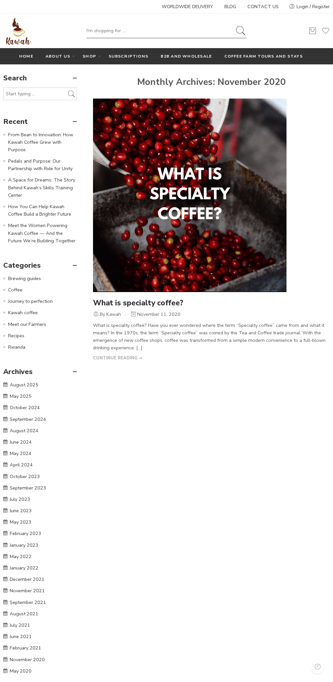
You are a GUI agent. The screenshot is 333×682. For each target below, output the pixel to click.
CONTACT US (263, 6)
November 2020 (27, 659)
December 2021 (27, 579)
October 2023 (25, 476)
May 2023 (21, 522)
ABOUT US (58, 56)
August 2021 (24, 613)
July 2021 (20, 625)
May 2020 (21, 671)
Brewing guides (24, 278)
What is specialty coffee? (138, 303)
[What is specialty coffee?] (189, 195)
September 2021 (28, 602)
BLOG (230, 6)
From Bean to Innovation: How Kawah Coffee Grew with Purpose (40, 142)
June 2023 (21, 510)
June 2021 (21, 636)
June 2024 (21, 442)
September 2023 (28, 488)
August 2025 (24, 384)
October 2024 (25, 407)
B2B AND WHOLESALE (186, 56)
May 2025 (21, 396)
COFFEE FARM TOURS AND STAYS (263, 56)
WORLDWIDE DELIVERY (187, 6)
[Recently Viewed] (317, 666)
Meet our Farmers (27, 324)
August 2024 (24, 430)
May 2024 (21, 453)
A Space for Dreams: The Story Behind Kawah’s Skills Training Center (41, 187)
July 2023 (20, 499)
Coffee (15, 290)
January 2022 (24, 568)
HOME (26, 56)
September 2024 (28, 419)
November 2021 (27, 590)
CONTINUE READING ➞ (117, 358)
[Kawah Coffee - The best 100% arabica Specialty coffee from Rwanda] (17, 31)
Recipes (16, 335)
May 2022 (21, 556)
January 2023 (24, 545)
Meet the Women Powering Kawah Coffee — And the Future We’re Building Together (41, 233)
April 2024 (21, 464)
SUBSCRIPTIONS (128, 56)
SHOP (89, 56)
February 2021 (25, 648)
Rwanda (16, 347)
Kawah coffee (23, 312)
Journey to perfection (30, 301)
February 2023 (25, 533)
